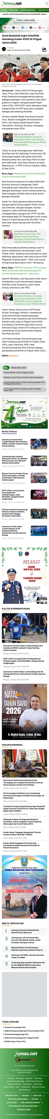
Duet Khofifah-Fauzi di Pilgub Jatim (18, 372)
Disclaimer (12, 1102)
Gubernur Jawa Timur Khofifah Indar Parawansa (23, 377)
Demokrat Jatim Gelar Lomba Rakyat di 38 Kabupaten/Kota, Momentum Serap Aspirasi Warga (14, 531)
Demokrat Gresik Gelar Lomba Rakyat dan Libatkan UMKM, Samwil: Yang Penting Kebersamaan (15, 443)
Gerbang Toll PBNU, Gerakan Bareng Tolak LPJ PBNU (27, 956)
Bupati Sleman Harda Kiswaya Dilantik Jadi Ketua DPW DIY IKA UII (27, 949)
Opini (17, 1087)
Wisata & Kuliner (38, 1087)
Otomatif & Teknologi (15, 1081)
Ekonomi (10, 1078)
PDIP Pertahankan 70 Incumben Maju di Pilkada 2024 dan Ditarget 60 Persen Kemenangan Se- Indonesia (24, 270)
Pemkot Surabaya (15, 1027)
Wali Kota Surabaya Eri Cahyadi (22, 1038)
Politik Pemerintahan (34, 1081)
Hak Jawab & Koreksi (30, 1102)
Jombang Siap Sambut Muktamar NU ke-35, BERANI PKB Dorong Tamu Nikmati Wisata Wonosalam (14, 460)
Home (4, 10)
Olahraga (38, 1078)
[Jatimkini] (24, 1062)
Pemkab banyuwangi (16, 1034)
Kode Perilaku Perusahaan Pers (23, 1106)
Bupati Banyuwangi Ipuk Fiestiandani (24, 1031)
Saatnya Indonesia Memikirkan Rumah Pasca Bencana (25, 931)
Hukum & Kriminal (28, 10)
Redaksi (10, 48)
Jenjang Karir (23, 1109)
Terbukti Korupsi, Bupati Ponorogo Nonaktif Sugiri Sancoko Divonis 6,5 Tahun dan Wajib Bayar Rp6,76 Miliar (24, 808)
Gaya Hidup (9, 1087)
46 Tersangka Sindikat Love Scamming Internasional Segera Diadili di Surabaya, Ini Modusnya (23, 795)
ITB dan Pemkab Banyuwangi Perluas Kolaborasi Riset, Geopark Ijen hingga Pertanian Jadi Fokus (15, 513)
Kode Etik (37, 1095)
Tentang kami (11, 1095)
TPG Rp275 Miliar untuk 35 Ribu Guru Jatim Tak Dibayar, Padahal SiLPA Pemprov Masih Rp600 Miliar (30, 141)
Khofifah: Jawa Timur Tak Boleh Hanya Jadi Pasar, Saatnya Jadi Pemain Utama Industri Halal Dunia (29, 238)
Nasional (29, 1078)
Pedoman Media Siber (17, 1099)
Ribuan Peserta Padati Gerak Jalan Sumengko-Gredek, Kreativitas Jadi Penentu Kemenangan (15, 477)
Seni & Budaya (24, 1090)
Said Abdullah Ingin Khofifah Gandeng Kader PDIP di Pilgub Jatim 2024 (24, 383)
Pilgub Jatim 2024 (18, 368)
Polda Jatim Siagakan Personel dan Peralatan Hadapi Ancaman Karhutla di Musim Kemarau (21, 845)
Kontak (35, 1099)
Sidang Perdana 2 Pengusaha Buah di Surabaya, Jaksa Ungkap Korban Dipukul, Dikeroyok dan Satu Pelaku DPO (22, 821)
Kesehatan (25, 1087)
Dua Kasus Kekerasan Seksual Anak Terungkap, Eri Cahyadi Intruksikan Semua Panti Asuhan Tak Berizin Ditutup (23, 782)
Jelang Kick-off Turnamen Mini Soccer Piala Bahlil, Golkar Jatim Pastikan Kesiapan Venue (26, 940)
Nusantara (37, 1084)
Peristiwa (14, 10)
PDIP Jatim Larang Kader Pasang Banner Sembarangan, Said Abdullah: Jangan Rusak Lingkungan (13, 495)
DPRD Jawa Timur (15, 1041)
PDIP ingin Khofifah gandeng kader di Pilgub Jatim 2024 (22, 390)
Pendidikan (27, 1084)
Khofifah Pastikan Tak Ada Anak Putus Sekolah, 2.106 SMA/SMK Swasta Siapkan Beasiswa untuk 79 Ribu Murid (30, 300)
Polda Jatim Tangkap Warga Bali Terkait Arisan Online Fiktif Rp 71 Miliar (22, 833)
